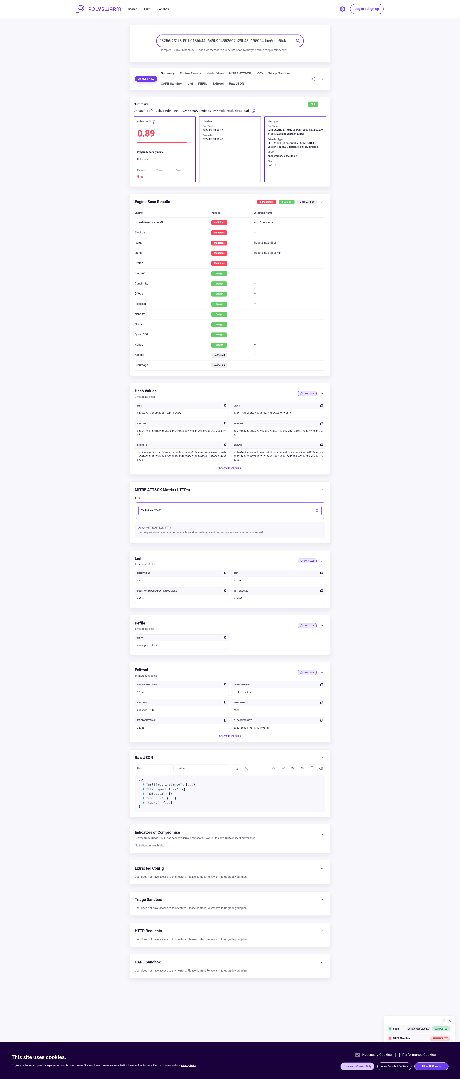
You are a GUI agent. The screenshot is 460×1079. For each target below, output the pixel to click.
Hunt (147, 9)
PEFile (202, 83)
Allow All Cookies (431, 1066)
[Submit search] (298, 40)
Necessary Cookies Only (357, 1066)
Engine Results (190, 73)
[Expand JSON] (293, 768)
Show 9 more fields (230, 735)
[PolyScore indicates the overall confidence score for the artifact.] (153, 122)
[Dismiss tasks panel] (449, 1020)
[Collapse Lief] (322, 561)
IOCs (259, 73)
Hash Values (215, 73)
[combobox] (226, 41)
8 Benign (286, 202)
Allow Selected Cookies (394, 1066)
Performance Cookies (419, 1054)
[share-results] (313, 79)
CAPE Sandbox (171, 83)
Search (132, 9)
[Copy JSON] (312, 768)
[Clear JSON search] (246, 768)
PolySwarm (98, 9)
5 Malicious (266, 202)
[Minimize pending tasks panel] (443, 1020)
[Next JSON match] (283, 768)
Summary (167, 73)
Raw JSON (236, 83)
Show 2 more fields (230, 468)
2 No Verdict (307, 202)
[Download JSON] (321, 768)
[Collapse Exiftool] (322, 672)
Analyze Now (146, 78)
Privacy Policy (188, 1065)
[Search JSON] (236, 768)
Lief (190, 83)
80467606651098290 (418, 1029)
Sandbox (163, 9)
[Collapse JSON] (302, 768)
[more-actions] (322, 79)
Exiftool (218, 83)
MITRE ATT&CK (240, 73)
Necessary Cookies (377, 1054)
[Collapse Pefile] (322, 626)
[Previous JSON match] (274, 768)
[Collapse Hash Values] (322, 394)
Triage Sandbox (279, 73)
